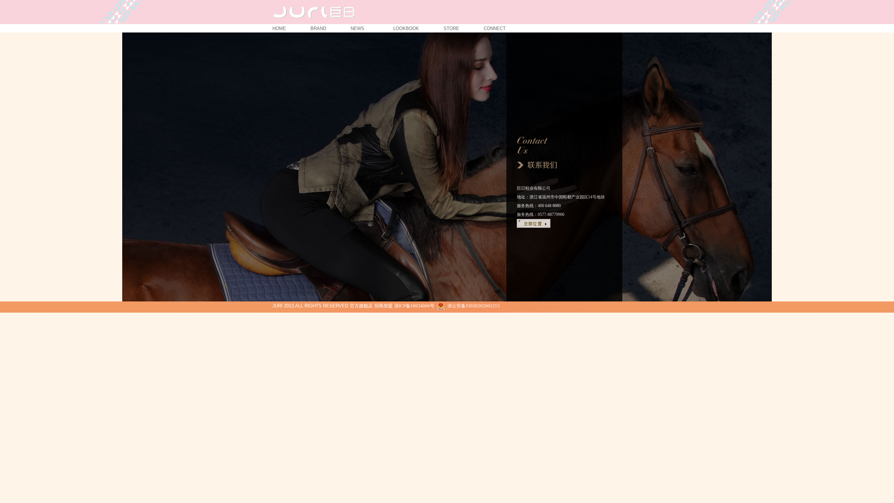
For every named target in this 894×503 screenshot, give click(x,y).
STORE (451, 27)
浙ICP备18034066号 (414, 305)
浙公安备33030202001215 (473, 305)
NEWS (360, 27)
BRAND (318, 27)
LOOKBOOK (406, 27)
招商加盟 (383, 305)
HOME (279, 27)
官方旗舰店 (361, 305)
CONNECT (495, 27)
